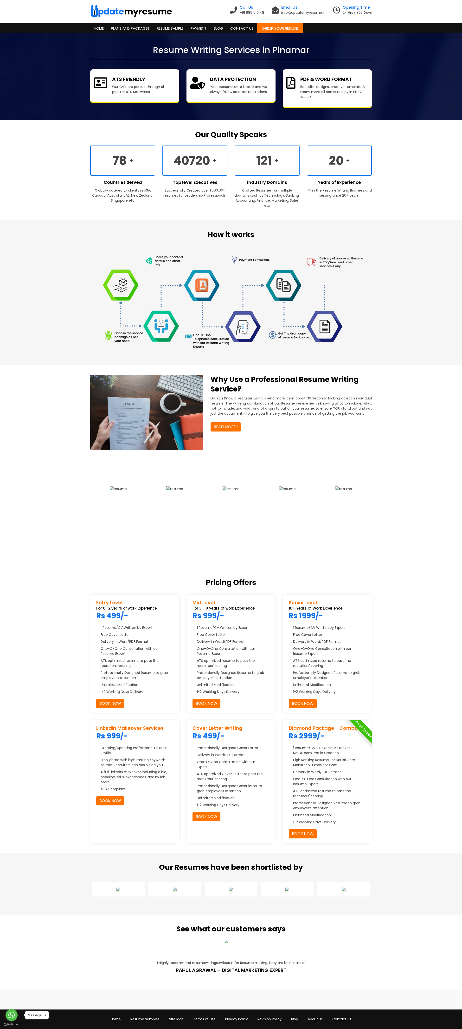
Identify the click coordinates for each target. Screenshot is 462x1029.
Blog (218, 28)
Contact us (341, 1019)
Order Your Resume (280, 28)
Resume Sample (170, 28)
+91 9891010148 (252, 12)
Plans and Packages (130, 28)
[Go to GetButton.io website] (11, 1024)
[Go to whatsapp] (12, 1015)
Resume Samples (145, 1019)
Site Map (176, 1019)
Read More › (226, 427)
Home (99, 28)
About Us (315, 1019)
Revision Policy (269, 1019)
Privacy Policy (236, 1019)
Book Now (110, 703)
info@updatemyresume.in (303, 12)
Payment (198, 28)
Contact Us (242, 28)
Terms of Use (204, 1019)
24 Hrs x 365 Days (357, 12)
